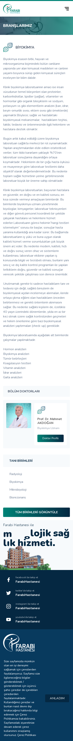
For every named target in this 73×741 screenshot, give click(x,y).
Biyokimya (16, 482)
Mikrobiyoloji (17, 490)
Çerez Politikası (26, 735)
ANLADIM (57, 698)
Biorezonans (17, 497)
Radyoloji (15, 474)
